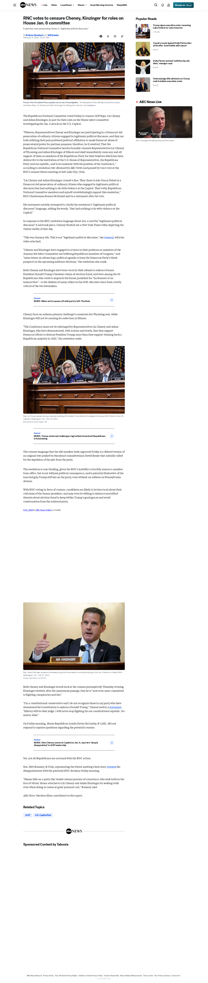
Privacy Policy (48, 976)
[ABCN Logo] (28, 5)
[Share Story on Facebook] (101, 36)
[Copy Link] (122, 36)
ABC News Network (34, 976)
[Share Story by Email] (115, 36)
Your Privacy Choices (162, 976)
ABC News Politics (44, 510)
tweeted (108, 237)
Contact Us (175, 976)
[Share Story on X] (108, 36)
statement (115, 707)
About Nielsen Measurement (131, 976)
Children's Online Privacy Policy (91, 976)
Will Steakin (53, 35)
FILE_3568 (28, 510)
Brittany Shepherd (34, 35)
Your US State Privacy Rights (66, 976)
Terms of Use (148, 976)
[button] (15, 5)
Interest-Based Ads (111, 976)
